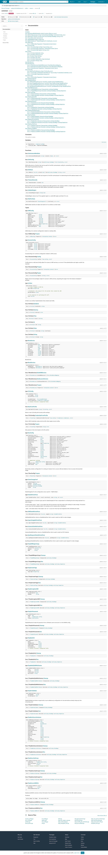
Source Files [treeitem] (6, 42)
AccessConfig (32, 240)
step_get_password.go (80, 818)
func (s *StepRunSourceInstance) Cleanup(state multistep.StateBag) (43, 121)
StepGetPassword (33, 611)
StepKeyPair (31, 638)
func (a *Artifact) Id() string (33, 57)
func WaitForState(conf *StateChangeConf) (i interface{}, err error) (41, 41)
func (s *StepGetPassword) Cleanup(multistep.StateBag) (40, 102)
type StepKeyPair (29, 105)
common (36, 8)
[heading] (5, 2)
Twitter (82, 837)
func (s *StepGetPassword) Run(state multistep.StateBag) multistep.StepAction (46, 104)
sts (38, 399)
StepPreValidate (32, 690)
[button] (8, 16)
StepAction (62, 564)
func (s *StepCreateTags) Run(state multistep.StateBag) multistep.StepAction (45, 95)
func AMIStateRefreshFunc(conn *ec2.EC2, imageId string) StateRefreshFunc (45, 81)
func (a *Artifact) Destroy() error (35, 54)
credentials (40, 400)
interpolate (45, 236)
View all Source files (101, 815)
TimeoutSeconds (32, 180)
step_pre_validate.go (79, 823)
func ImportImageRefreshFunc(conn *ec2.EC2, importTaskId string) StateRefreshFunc (47, 83)
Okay (82, 852)
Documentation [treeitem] (6, 29)
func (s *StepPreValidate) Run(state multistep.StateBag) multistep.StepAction (45, 118)
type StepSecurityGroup (31, 124)
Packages (92, 1)
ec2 (34, 172)
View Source (104, 142)
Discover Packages (5, 8)
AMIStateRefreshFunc (34, 511)
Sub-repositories (52, 839)
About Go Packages (53, 841)
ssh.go (43, 823)
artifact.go (27, 821)
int (42, 182)
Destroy (36, 310)
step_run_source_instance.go (98, 818)
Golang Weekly (84, 847)
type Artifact (28, 51)
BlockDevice (31, 340)
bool (43, 172)
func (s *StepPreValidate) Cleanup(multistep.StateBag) (40, 116)
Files (35, 316)
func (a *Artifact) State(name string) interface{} (38, 59)
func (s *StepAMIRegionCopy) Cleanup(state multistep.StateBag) (42, 89)
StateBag (51, 162)
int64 (39, 348)
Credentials (46, 400)
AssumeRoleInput (43, 399)
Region (39, 273)
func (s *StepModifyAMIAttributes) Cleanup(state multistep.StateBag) (43, 112)
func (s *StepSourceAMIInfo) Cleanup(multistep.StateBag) (41, 130)
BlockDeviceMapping (54, 375)
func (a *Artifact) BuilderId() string (35, 53)
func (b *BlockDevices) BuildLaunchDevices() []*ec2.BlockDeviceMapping (44, 66)
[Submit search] (67, 2)
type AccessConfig (29, 45)
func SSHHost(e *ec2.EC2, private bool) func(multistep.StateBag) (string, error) (44, 36)
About (66, 834)
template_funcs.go (95, 823)
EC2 (36, 172)
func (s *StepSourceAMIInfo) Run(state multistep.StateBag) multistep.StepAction (46, 131)
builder (26, 8)
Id (34, 322)
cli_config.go (45, 818)
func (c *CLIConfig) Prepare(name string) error (38, 74)
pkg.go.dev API (52, 843)
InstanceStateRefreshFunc (35, 526)
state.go (60, 818)
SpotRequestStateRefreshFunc (36, 535)
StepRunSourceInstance (34, 717)
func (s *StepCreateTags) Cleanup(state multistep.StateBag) (41, 93)
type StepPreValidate (30, 115)
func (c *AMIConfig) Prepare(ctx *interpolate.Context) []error (41, 44)
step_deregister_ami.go (63, 823)
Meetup (82, 845)
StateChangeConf (41, 201)
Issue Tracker (68, 841)
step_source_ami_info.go (97, 821)
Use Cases (20, 837)
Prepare (37, 233)
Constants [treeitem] (5, 33)
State (35, 328)
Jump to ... (5, 26)
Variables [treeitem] (5, 35)
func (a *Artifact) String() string (34, 60)
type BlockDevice (29, 62)
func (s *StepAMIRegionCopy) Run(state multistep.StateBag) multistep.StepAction (46, 90)
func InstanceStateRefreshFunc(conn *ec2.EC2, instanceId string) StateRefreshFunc (47, 84)
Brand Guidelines (68, 845)
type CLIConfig (28, 69)
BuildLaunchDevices (42, 379)
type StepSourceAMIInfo (31, 128)
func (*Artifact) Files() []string (34, 56)
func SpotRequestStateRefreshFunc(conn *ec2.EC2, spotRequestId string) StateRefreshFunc (49, 86)
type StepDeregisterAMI (31, 96)
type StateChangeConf (30, 78)
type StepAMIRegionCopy (31, 87)
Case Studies (20, 839)
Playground (35, 837)
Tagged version (37, 16)
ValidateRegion (32, 190)
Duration (45, 456)
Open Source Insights (13, 21)
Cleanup (43, 555)
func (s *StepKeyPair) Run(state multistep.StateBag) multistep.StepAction (44, 109)
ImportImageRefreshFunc (35, 520)
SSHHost (30, 169)
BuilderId (36, 303)
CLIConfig (30, 391)
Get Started (36, 834)
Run (42, 561)
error (57, 155)
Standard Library (52, 837)
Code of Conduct (68, 847)
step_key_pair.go (78, 820)
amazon (31, 8)
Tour (34, 839)
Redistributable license (25, 16)
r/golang (82, 843)
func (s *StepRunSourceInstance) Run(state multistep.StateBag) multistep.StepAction (47, 122)
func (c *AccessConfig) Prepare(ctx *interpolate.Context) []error (42, 48)
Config (39, 256)
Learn (79, 1)
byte (52, 155)
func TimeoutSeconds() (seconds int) (34, 38)
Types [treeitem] (4, 39)
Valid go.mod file (12, 16)
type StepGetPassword (30, 101)
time (41, 456)
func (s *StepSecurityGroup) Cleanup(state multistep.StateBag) (42, 125)
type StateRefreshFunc (30, 80)
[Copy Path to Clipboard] (39, 8)
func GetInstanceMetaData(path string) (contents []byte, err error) (41, 33)
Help (34, 843)
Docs (85, 1)
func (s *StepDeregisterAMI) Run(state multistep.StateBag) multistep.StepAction (46, 99)
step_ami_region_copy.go (64, 820)
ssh (56, 162)
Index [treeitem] (4, 31)
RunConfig (31, 432)
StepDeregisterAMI (33, 589)
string (42, 155)
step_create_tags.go (63, 821)
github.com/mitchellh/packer (14, 19)
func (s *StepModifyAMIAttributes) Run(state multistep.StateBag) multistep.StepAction (47, 113)
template (38, 144)
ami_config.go (28, 820)
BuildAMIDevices (41, 372)
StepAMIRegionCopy (33, 543)
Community (101, 1)
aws (43, 259)
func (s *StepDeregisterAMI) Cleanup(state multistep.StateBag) (42, 98)
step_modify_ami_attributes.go (82, 821)
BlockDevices (31, 362)
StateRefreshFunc (37, 484)
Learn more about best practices (61, 16)
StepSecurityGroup (33, 758)
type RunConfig (29, 75)
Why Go (72, 1)
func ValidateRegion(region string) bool (34, 39)
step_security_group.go (96, 820)
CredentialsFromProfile (41, 415)
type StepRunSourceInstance (32, 119)
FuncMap (42, 144)
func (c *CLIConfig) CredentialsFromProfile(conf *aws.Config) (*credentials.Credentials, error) (49, 72)
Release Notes (68, 843)
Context (50, 236)
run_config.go (45, 821)
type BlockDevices (29, 63)
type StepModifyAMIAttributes (32, 110)
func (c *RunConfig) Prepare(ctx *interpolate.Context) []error (41, 77)
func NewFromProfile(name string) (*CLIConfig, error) (40, 71)
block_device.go (29, 823)
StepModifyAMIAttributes (35, 665)
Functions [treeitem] (5, 37)
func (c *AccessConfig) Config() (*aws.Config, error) (39, 47)
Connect (83, 834)
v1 (18, 5)
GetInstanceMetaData (34, 153)
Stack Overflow (36, 841)
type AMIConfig (29, 42)
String (35, 334)
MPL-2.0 (34, 13)
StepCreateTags (32, 567)
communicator (38, 461)
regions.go (44, 820)
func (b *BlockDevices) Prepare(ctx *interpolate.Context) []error (42, 68)
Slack (82, 841)
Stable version (48, 16)
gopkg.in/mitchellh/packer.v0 (17, 8)
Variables (27, 32)
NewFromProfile (32, 406)
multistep (46, 162)
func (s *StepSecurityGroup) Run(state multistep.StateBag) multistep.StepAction (46, 127)
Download (67, 837)
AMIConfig (31, 210)
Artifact (30, 283)
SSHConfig (31, 159)
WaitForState (31, 199)
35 (41, 13)
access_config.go (29, 818)
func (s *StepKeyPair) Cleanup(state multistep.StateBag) (40, 107)
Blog (66, 839)
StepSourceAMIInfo (33, 783)
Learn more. (77, 852)
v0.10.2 (5, 13)
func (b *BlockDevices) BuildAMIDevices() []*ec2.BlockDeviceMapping (44, 65)
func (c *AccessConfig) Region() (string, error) (38, 50)
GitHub (82, 839)
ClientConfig (60, 162)
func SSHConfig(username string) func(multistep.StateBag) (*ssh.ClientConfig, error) (45, 35)
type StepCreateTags (30, 92)
